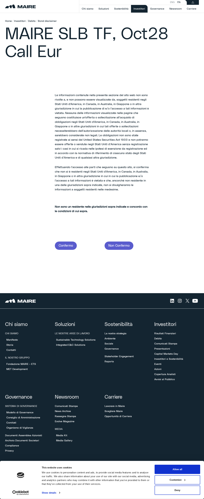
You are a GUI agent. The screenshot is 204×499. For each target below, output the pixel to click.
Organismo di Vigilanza (19, 428)
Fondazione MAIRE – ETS (21, 364)
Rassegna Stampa (65, 416)
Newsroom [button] (175, 8)
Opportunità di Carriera (118, 416)
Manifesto (12, 340)
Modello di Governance (19, 412)
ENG (172, 2)
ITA (178, 2)
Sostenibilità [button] (121, 8)
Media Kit (61, 435)
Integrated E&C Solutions (70, 345)
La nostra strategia (115, 333)
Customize (176, 479)
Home (8, 21)
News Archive (63, 411)
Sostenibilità (119, 324)
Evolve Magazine (64, 421)
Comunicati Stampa (165, 343)
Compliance (12, 445)
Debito (32, 21)
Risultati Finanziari (165, 333)
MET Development (17, 369)
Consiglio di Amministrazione (23, 417)
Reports (109, 361)
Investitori (20, 21)
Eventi (157, 364)
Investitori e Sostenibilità (168, 359)
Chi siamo (16, 324)
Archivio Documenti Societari (22, 440)
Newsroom (67, 397)
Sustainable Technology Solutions (75, 340)
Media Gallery (64, 440)
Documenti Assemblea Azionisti (23, 435)
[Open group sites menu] (193, 2)
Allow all (177, 469)
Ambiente (110, 338)
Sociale (109, 343)
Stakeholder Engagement (119, 356)
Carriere (113, 397)
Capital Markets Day (166, 354)
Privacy (9, 450)
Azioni (157, 369)
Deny (177, 490)
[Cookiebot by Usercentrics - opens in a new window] (21, 492)
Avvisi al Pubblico (164, 379)
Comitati (11, 422)
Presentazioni (162, 348)
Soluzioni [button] (103, 8)
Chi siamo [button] (87, 8)
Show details (49, 492)
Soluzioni (65, 324)
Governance (112, 348)
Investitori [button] (141, 8)
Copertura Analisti (165, 374)
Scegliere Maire (114, 411)
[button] (66, 246)
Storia (9, 345)
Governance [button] (157, 8)
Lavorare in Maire (115, 406)
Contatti (11, 350)
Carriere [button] (191, 8)
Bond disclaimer (47, 21)
